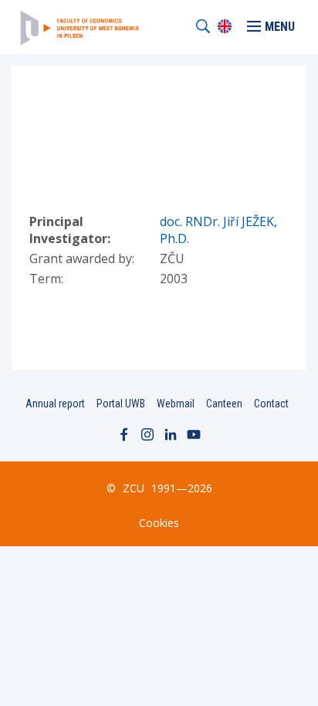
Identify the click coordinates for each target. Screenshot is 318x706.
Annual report (55, 403)
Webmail (176, 403)
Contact (271, 403)
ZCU (133, 488)
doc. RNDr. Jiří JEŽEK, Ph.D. (218, 230)
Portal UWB (120, 403)
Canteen (224, 403)
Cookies (159, 522)
